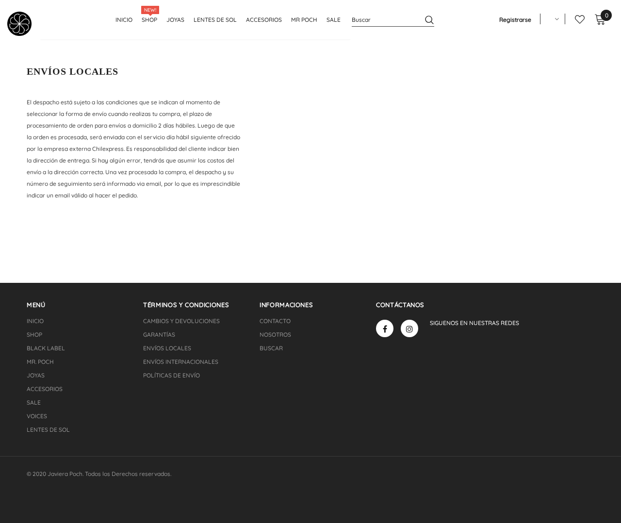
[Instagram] (409, 328)
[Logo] (23, 24)
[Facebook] (384, 328)
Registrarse (515, 19)
